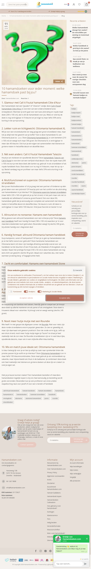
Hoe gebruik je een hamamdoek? (54, 507)
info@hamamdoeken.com (15, 488)
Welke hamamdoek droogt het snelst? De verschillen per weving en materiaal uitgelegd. (80, 32)
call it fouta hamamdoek (11, 391)
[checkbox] (15, 291)
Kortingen (50, 512)
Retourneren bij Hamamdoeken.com (54, 464)
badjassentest (76, 120)
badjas (74, 109)
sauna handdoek (77, 190)
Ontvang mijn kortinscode (79, 234)
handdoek (52, 394)
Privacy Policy (52, 472)
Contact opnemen (26, 445)
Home (4, 16)
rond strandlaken (77, 170)
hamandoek (75, 143)
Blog (63, 16)
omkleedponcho (77, 159)
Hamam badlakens (54, 493)
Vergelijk (73, 477)
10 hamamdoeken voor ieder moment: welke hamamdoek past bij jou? (33, 16)
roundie (55, 398)
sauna (83, 186)
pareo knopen (76, 167)
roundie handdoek (78, 182)
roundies (75, 186)
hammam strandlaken (38, 394)
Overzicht (78, 270)
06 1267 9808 (11, 481)
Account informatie (77, 463)
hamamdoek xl (8, 394)
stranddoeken (8, 402)
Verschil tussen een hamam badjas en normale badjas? (81, 95)
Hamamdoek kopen (54, 496)
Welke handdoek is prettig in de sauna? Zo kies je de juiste (81, 48)
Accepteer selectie (26, 298)
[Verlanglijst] (79, 4)
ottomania (18, 398)
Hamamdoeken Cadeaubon (52, 501)
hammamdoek (76, 151)
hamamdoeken (22, 394)
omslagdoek (7, 398)
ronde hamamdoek (78, 174)
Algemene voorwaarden (55, 476)
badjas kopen (76, 113)
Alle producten (75, 481)
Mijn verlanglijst (75, 474)
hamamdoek (59, 391)
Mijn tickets (74, 470)
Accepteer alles (64, 298)
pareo (47, 398)
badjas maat (76, 116)
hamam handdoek (29, 391)
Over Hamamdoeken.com (56, 469)
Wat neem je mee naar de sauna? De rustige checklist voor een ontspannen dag (79, 79)
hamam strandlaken (44, 391)
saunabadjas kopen (78, 193)
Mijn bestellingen (76, 466)
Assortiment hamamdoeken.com (54, 488)
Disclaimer (51, 483)
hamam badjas (76, 124)
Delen (57, 81)
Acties (49, 480)
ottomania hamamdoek (33, 398)
